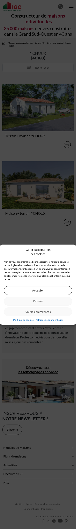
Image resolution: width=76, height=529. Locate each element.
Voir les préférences (38, 312)
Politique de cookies (23, 319)
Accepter (38, 290)
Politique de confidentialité (49, 319)
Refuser (38, 301)
